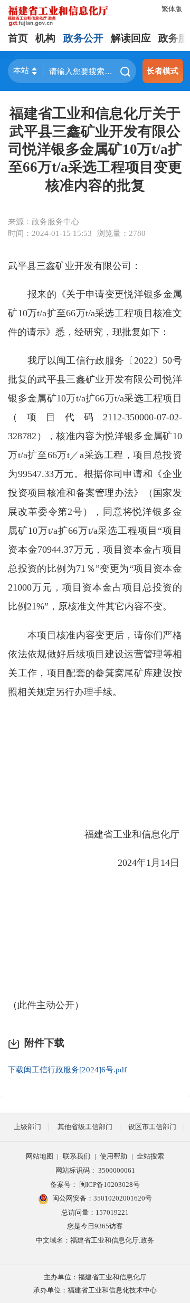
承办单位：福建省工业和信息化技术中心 (95, 1290)
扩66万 (100, 398)
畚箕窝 (109, 673)
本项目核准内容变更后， (80, 635)
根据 (93, 474)
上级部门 (27, 1127)
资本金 (22, 549)
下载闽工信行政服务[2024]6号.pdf (67, 1069)
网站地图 (39, 1156)
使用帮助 (113, 1156)
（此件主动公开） (46, 1005)
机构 (45, 38)
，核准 (60, 436)
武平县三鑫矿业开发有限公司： (74, 266)
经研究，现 (98, 332)
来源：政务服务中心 (43, 221)
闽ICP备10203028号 (109, 1184)
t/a (81, 398)
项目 (172, 530)
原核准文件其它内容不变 (110, 606)
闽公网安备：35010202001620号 (102, 1198)
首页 (18, 38)
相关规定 (36, 692)
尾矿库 (138, 673)
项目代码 (65, 417)
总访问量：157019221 (95, 1212)
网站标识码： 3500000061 (95, 1170)
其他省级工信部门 (85, 1127)
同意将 (118, 511)
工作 (27, 673)
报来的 (41, 294)
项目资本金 (158, 568)
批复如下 (141, 332)
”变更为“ (115, 568)
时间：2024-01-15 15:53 (50, 233)
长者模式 (162, 70)
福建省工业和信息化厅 (131, 834)
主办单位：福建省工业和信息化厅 (95, 1277)
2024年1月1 (141, 862)
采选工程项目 (153, 398)
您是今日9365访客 (95, 1226)
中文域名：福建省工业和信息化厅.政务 (95, 1240)
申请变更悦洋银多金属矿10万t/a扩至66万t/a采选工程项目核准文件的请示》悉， (95, 313)
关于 (76, 294)
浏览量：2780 (121, 233)
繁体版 (172, 9)
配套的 (80, 673)
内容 (85, 436)
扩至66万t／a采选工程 (75, 455)
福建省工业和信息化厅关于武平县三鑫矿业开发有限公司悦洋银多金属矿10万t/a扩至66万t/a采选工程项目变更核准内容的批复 (95, 149)
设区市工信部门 (152, 1127)
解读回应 (131, 38)
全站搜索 (150, 1156)
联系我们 (76, 1156)
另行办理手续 (83, 692)
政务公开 (83, 38)
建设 (163, 673)
